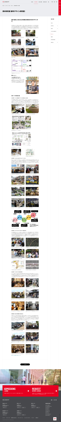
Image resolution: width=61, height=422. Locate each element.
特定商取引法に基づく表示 (13, 417)
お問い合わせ (59, 419)
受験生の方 (52, 1)
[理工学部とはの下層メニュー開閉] (57, 25)
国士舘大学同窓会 (47, 415)
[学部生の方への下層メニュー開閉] (57, 42)
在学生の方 (54, 1)
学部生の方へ (52, 42)
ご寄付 (59, 417)
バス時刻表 (23, 407)
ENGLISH (59, 415)
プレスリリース (7, 417)
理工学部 (52, 19)
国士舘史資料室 (47, 407)
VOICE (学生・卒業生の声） (53, 31)
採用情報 (36, 417)
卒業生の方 (56, 1)
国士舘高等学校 (47, 411)
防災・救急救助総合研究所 (48, 406)
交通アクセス (4, 407)
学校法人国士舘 (47, 410)
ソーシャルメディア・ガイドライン (27, 417)
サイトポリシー (32, 417)
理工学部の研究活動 (53, 39)
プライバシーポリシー (20, 417)
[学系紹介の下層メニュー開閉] (57, 28)
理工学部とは (52, 25)
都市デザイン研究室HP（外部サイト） (15, 355)
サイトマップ (4, 417)
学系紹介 (52, 28)
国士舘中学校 (46, 412)
